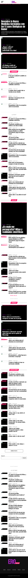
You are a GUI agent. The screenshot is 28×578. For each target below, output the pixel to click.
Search (3, 456)
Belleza (8, 569)
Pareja (19, 569)
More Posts (14, 450)
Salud (23, 569)
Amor (4, 569)
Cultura (14, 569)
